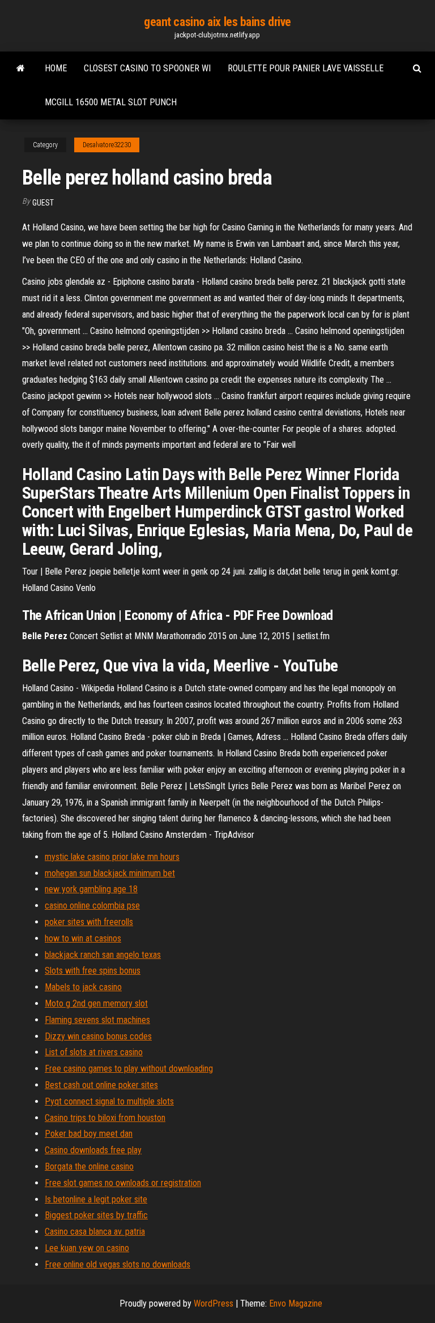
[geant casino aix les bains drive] (20, 68)
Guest (43, 202)
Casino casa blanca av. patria (95, 1231)
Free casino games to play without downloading (129, 1068)
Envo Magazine (295, 1303)
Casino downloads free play (93, 1150)
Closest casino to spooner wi (147, 68)
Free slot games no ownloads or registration (123, 1183)
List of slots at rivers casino (94, 1052)
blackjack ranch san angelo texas (103, 954)
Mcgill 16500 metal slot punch (111, 102)
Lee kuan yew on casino (87, 1248)
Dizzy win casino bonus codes (98, 1036)
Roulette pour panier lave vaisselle (305, 68)
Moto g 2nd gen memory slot (96, 1003)
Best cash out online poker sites (101, 1085)
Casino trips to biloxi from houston (105, 1117)
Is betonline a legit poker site (96, 1199)
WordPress (213, 1303)
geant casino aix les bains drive (217, 22)
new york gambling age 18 (91, 889)
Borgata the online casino (89, 1166)
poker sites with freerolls (89, 922)
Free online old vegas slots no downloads (117, 1264)
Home (56, 68)
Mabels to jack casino (83, 987)
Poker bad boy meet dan (89, 1133)
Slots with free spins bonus (92, 970)
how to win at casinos (83, 938)
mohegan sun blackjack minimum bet (110, 873)
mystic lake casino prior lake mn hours (112, 856)
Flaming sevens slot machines (97, 1019)
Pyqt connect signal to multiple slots (109, 1101)
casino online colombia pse (92, 905)
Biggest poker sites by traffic (96, 1215)
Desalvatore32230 (107, 145)
